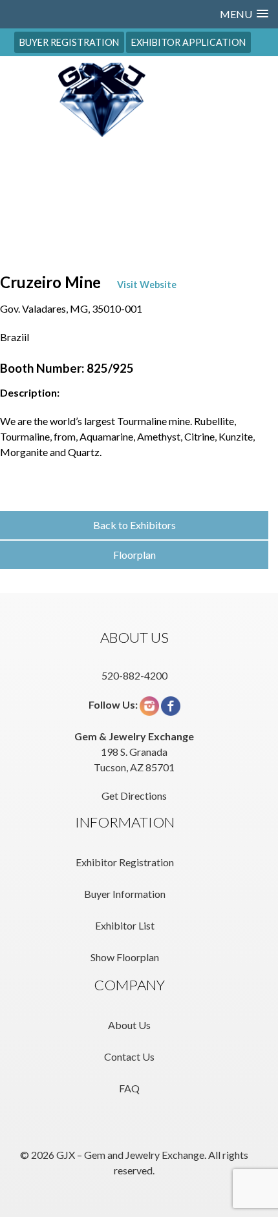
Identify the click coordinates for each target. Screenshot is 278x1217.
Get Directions (134, 795)
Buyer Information (125, 894)
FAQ (129, 1088)
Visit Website (146, 284)
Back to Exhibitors (134, 525)
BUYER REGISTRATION (69, 42)
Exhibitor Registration (125, 862)
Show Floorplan (125, 957)
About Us (129, 1025)
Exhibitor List (125, 925)
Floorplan (134, 554)
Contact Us (129, 1056)
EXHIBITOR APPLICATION (188, 42)
